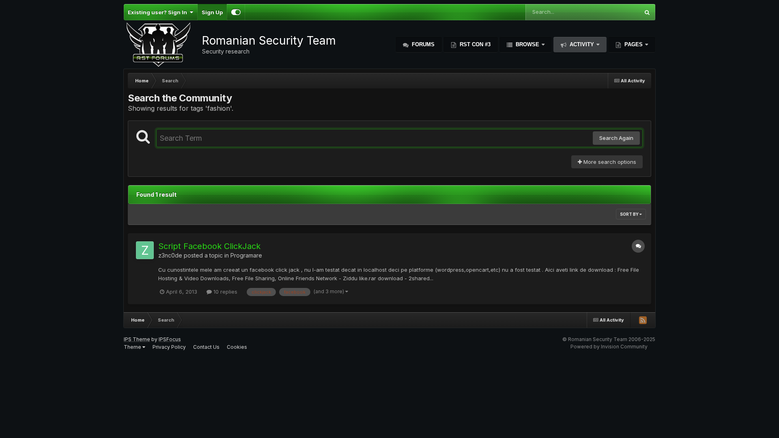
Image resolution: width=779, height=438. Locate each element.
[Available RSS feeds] (642, 320)
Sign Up (212, 12)
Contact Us (206, 347)
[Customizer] (236, 12)
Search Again (616, 138)
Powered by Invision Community (609, 347)
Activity (582, 44)
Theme (133, 347)
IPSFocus (170, 339)
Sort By (629, 214)
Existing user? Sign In (158, 12)
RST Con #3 (474, 44)
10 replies (224, 291)
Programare (246, 255)
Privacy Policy (169, 347)
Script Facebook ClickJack (209, 246)
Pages (633, 44)
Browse (527, 44)
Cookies (237, 347)
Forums (422, 44)
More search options (609, 162)
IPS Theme (137, 339)
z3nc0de (170, 255)
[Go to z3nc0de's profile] (145, 250)
